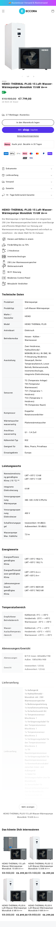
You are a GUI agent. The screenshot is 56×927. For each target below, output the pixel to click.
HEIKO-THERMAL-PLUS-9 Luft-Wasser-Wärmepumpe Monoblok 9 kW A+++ (40, 908)
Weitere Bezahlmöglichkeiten (28, 136)
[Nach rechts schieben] (34, 76)
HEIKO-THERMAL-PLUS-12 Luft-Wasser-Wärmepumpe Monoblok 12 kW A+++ (40, 866)
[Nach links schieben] (22, 76)
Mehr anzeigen (28, 807)
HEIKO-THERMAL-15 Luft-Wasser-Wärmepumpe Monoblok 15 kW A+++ (14, 866)
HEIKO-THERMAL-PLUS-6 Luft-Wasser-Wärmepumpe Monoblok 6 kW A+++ (14, 908)
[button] (3, 11)
